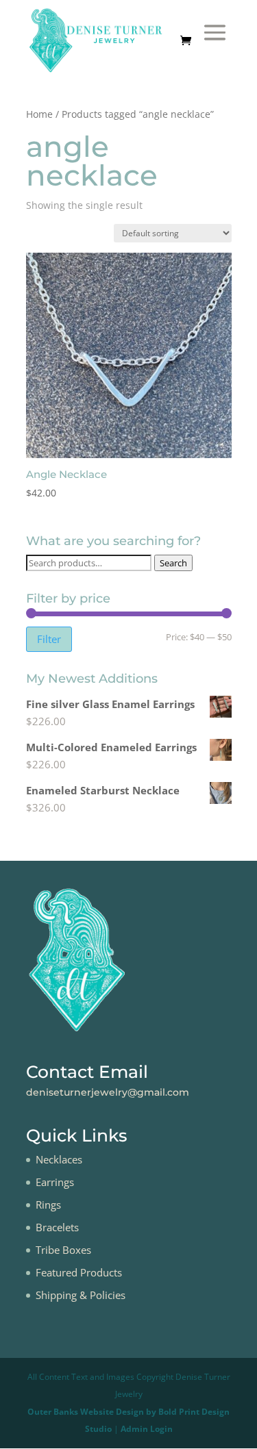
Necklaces (59, 1159)
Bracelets (57, 1227)
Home (39, 114)
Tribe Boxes (63, 1250)
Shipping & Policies (80, 1295)
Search (173, 563)
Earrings (55, 1182)
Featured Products (79, 1272)
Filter (49, 639)
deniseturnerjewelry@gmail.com (107, 1092)
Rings (48, 1204)
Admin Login (147, 1429)
